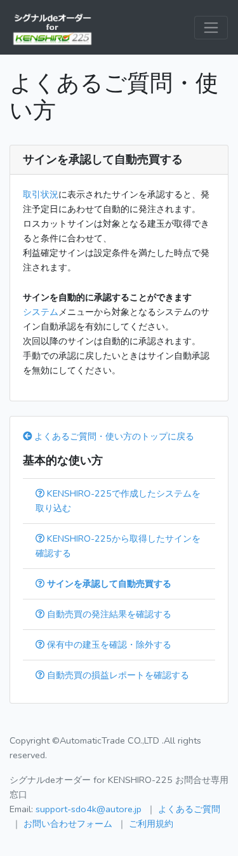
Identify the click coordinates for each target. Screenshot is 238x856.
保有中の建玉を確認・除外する (107, 644)
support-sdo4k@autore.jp (89, 809)
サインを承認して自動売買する (107, 583)
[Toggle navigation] (211, 27)
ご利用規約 (151, 823)
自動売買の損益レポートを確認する (116, 675)
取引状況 (40, 194)
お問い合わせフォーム (67, 823)
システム (40, 311)
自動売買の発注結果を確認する (107, 614)
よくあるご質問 (189, 809)
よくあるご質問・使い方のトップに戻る (113, 436)
